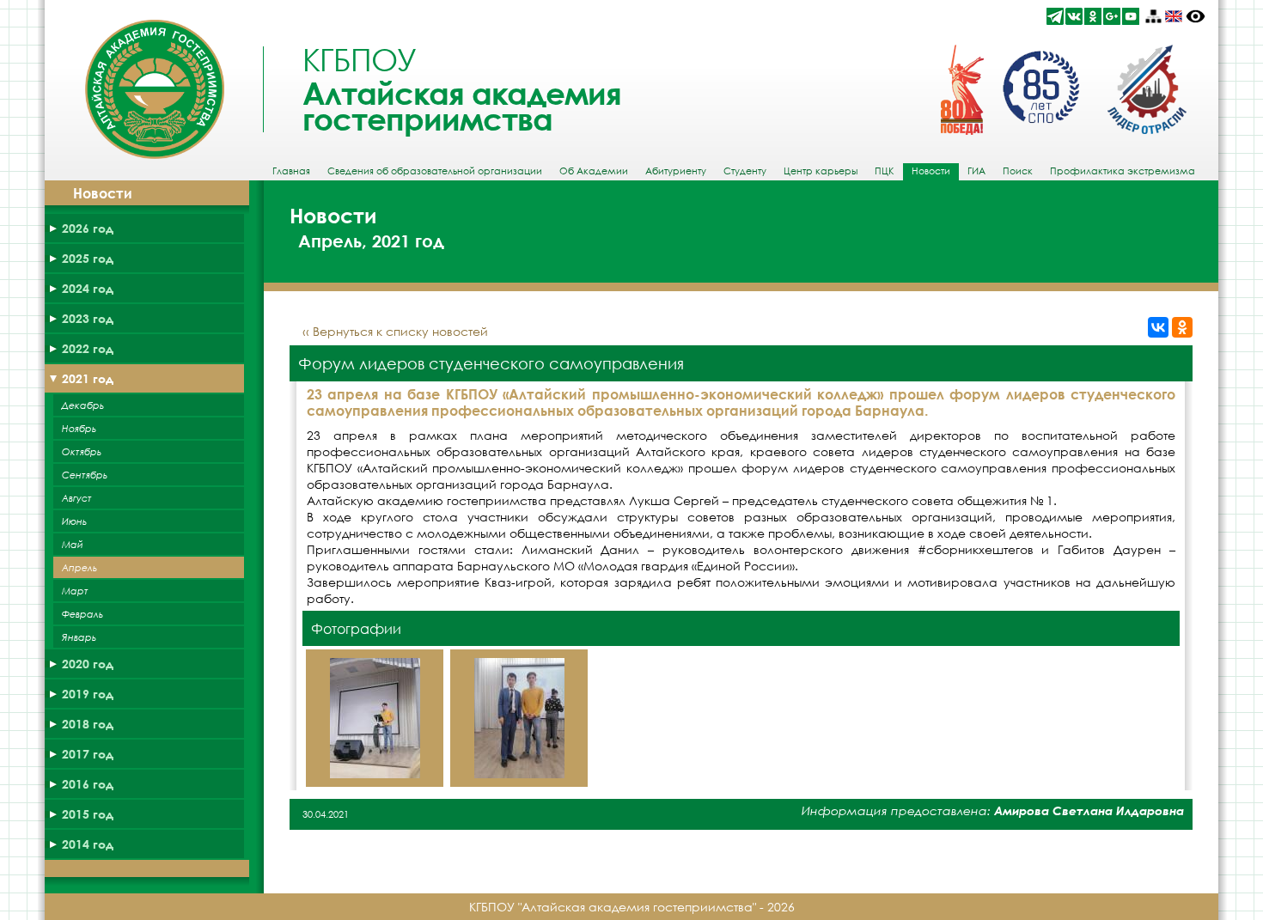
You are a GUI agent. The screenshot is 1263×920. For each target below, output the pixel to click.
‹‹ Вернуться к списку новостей (395, 331)
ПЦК (884, 171)
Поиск (1018, 171)
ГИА (976, 171)
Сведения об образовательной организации (434, 171)
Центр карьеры (820, 171)
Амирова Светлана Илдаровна (1089, 810)
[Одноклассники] (1182, 327)
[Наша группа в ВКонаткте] (1074, 16)
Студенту (744, 171)
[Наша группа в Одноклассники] (1092, 16)
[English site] (1173, 16)
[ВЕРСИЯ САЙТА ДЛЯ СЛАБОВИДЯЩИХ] (1195, 16)
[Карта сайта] (1153, 16)
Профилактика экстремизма (1122, 171)
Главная (291, 171)
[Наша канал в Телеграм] (1055, 16)
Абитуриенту (675, 171)
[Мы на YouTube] (1130, 16)
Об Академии (593, 171)
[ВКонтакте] (1158, 327)
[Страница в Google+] (1111, 16)
